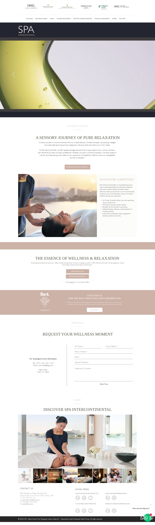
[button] (51, 18)
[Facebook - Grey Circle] (107, 510)
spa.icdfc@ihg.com (46, 366)
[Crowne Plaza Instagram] (84, 510)
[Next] (141, 75)
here (71, 282)
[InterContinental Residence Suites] (107, 497)
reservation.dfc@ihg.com (31, 500)
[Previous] (13, 75)
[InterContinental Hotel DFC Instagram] (84, 497)
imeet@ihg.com (27, 504)
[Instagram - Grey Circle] (114, 510)
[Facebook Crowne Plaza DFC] (77, 510)
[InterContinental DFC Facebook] (77, 497)
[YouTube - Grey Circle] (90, 497)
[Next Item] (132, 441)
